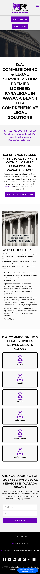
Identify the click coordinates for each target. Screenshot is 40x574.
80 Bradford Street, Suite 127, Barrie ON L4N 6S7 (21, 551)
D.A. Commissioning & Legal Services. (23, 567)
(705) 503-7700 (21, 19)
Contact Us (20, 27)
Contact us (8, 186)
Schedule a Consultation (20, 194)
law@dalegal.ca (21, 543)
